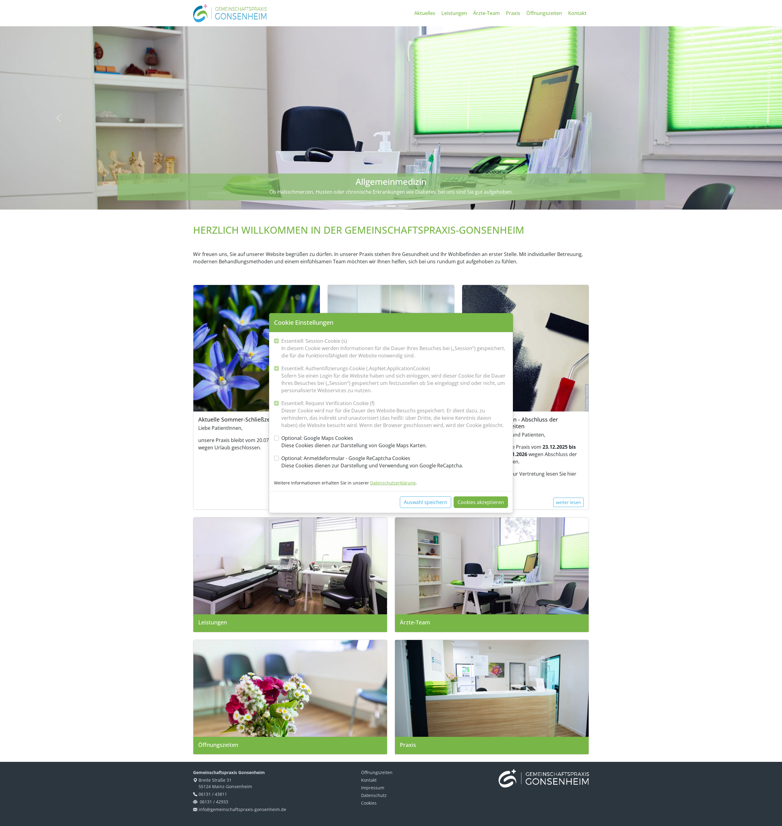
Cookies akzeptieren (481, 502)
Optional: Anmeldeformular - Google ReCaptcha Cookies (372, 462)
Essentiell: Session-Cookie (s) (393, 348)
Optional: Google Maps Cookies (354, 442)
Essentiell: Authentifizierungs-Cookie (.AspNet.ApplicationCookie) (393, 379)
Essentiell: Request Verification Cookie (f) (392, 414)
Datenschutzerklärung (393, 483)
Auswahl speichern (425, 502)
